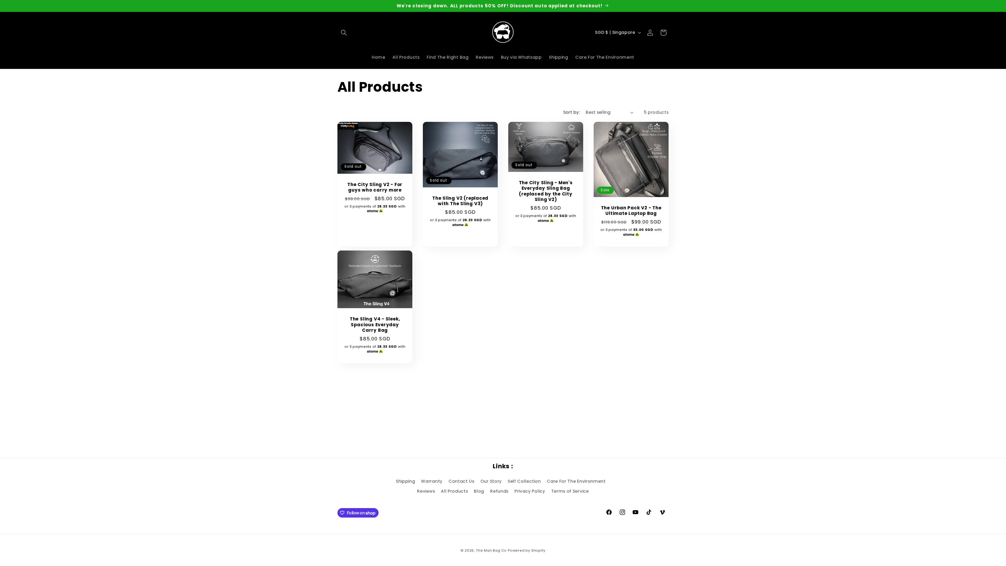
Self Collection (524, 481)
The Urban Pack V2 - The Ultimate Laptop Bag (631, 210)
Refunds (499, 491)
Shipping (405, 481)
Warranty (431, 481)
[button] (344, 32)
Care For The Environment (576, 481)
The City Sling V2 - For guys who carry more (374, 187)
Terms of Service (570, 491)
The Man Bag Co (491, 550)
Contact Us (461, 481)
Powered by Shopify (526, 550)
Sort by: (571, 112)
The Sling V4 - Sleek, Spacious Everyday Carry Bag (374, 325)
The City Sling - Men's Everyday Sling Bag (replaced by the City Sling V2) (546, 191)
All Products (454, 491)
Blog (479, 491)
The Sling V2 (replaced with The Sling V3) (460, 201)
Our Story (491, 481)
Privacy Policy (530, 491)
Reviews (426, 491)
